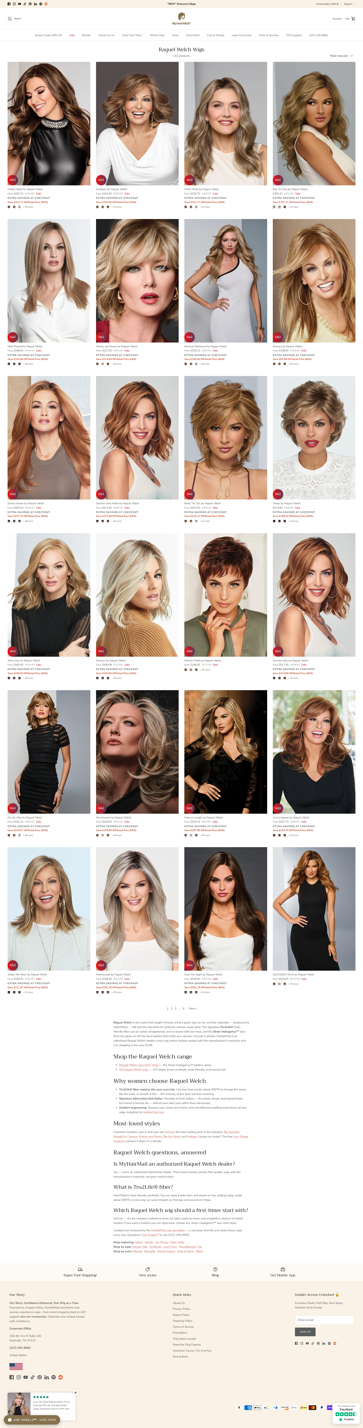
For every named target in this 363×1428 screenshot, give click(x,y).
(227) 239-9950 (318, 35)
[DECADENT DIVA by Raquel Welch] (314, 909)
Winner (170, 1132)
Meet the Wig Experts (187, 1344)
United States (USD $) (327, 3)
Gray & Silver (186, 1251)
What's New (157, 35)
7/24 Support (294, 35)
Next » (193, 1008)
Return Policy (181, 1315)
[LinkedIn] (35, 3)
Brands (86, 35)
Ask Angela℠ (150, 1235)
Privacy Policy (181, 1309)
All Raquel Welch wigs (133, 1069)
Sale (71, 35)
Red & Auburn (166, 1251)
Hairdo (149, 1242)
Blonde (137, 1251)
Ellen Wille (177, 1242)
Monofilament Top (190, 1247)
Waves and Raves (150, 1136)
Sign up (305, 1332)
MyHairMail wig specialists (168, 1230)
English (348, 3)
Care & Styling (215, 35)
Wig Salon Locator (184, 1339)
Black (199, 1251)
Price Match (193, 35)
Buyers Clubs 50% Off (48, 35)
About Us (179, 1303)
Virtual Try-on (106, 35)
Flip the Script (171, 1136)
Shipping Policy (182, 1321)
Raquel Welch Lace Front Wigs (139, 1065)
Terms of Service (183, 1327)
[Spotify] (40, 3)
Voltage (192, 1136)
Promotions (180, 1333)
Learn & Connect (241, 35)
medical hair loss (153, 1112)
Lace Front (170, 1247)
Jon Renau (161, 1242)
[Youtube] (19, 3)
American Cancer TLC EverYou (192, 1351)
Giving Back (180, 1356)
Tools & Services (268, 35)
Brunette (149, 1251)
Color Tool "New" (132, 35)
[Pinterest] (30, 3)
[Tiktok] (24, 3)
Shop (175, 35)
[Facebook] (9, 3)
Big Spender (232, 1132)
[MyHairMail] (181, 19)
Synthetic (155, 1247)
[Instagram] (14, 3)
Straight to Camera (125, 1136)
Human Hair (139, 1247)
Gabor (139, 1242)
